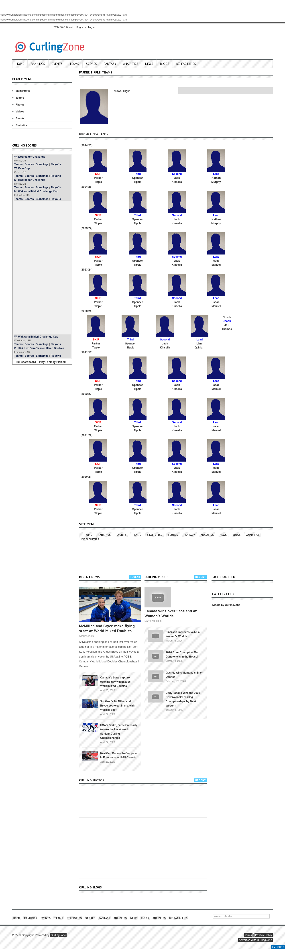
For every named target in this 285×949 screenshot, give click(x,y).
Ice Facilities (186, 64)
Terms (248, 935)
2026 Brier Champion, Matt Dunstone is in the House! (183, 654)
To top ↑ (278, 946)
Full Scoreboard (26, 362)
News (149, 64)
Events (57, 64)
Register (81, 27)
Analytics (130, 64)
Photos (20, 104)
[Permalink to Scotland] (90, 703)
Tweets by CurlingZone (226, 605)
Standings (42, 164)
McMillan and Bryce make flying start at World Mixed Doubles (107, 628)
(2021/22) (86, 435)
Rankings (38, 64)
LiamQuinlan (199, 345)
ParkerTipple (98, 180)
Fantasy (110, 64)
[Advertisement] (42, 267)
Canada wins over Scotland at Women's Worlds (171, 613)
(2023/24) (86, 228)
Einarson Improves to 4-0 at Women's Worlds (183, 634)
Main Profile (23, 91)
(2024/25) (86, 145)
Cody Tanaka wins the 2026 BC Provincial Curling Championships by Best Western (183, 699)
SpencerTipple (137, 180)
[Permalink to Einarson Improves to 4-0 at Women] (155, 635)
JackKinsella (177, 180)
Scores (91, 64)
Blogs (164, 64)
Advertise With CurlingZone (255, 940)
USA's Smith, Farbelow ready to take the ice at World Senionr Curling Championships (118, 731)
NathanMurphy (216, 180)
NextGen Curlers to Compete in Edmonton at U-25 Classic (118, 755)
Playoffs (56, 164)
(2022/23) (86, 352)
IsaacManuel (216, 263)
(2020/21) (86, 476)
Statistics (22, 125)
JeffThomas (227, 327)
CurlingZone (58, 935)
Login (91, 27)
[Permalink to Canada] (90, 680)
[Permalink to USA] (90, 727)
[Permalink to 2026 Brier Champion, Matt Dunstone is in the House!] (155, 655)
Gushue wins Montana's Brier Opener (184, 674)
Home (20, 64)
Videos (20, 111)
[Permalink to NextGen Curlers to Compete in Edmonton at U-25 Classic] (90, 755)
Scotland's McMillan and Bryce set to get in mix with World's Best (117, 705)
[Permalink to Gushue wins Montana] (155, 675)
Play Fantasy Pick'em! (53, 362)
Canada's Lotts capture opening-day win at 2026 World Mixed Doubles (115, 681)
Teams (74, 64)
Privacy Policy (263, 935)
